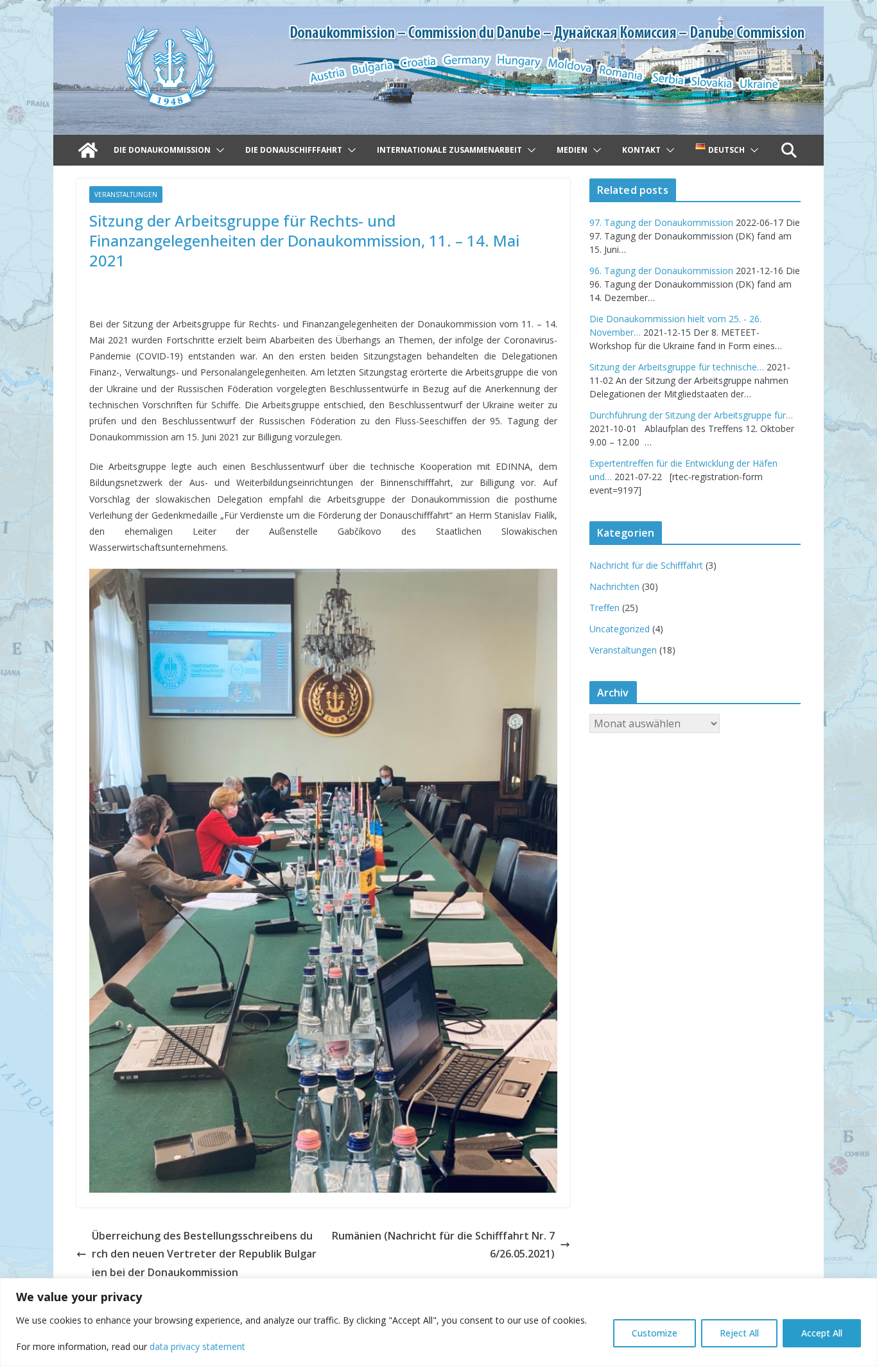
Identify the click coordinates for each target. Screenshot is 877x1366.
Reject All (739, 1333)
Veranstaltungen (125, 194)
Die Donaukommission (162, 149)
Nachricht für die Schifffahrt (646, 565)
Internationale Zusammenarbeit (449, 149)
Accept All (821, 1333)
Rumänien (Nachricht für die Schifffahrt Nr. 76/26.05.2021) (443, 1245)
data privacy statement (197, 1346)
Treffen (604, 607)
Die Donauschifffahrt (293, 149)
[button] (218, 150)
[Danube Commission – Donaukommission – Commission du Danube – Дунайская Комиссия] (438, 15)
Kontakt (641, 149)
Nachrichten (614, 586)
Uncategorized (619, 629)
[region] (438, 1322)
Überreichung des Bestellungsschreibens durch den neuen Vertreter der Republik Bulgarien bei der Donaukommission (204, 1254)
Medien (572, 149)
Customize (654, 1333)
